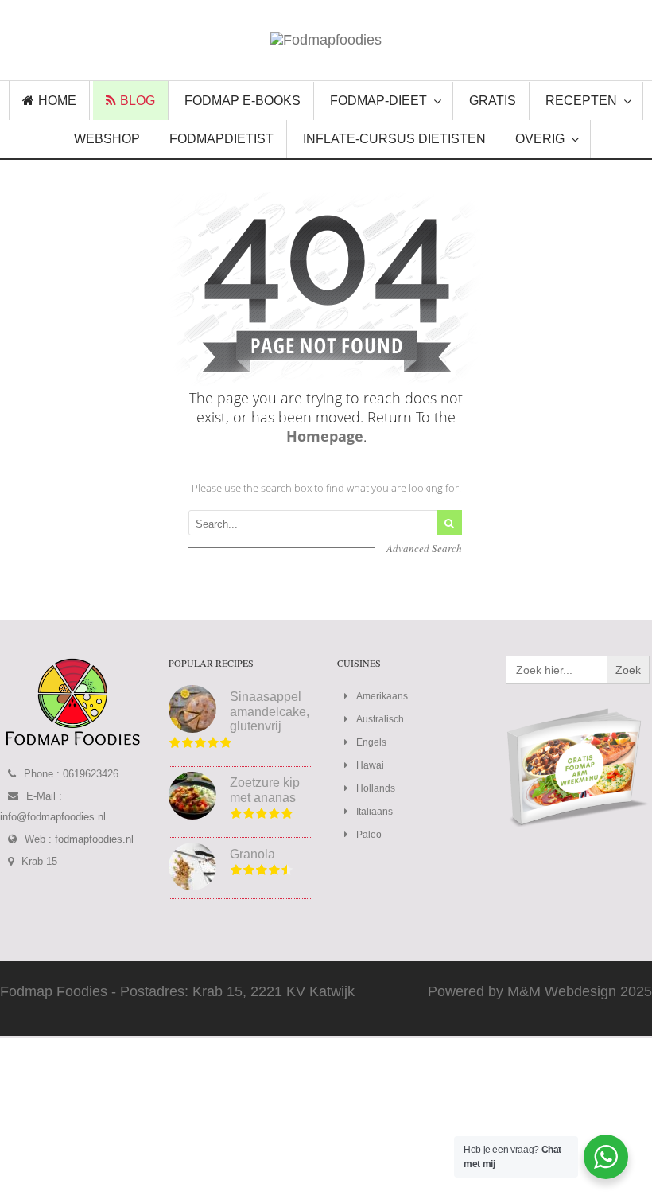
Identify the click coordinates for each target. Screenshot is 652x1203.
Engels (371, 742)
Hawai (370, 765)
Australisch (380, 719)
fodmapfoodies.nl (94, 839)
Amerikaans (382, 696)
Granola (252, 854)
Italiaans (374, 811)
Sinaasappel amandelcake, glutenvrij (269, 711)
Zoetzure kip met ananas (265, 790)
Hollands (375, 788)
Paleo (369, 834)
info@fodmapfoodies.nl (53, 817)
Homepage (324, 436)
